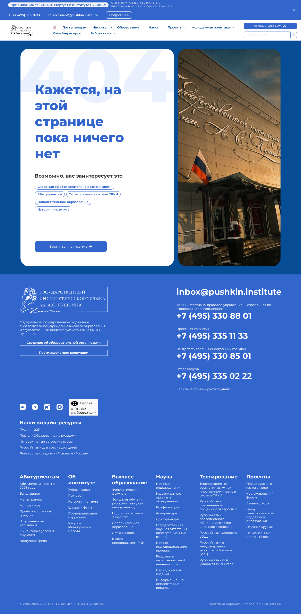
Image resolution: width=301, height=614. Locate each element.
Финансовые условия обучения (37, 533)
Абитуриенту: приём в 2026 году (37, 485)
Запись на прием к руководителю (204, 389)
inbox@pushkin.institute (229, 292)
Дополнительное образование (63, 202)
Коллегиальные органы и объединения (168, 497)
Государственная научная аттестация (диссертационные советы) (171, 531)
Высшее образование (129, 480)
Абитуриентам (49, 194)
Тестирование (219, 477)
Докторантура (167, 519)
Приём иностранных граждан (36, 513)
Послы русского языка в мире (259, 485)
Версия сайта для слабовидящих (83, 408)
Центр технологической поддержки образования (260, 515)
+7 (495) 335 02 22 (214, 376)
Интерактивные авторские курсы (46, 441)
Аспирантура (30, 505)
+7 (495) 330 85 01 (214, 356)
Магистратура (31, 499)
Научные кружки (259, 527)
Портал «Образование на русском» (48, 435)
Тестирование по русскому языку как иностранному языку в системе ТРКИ (218, 489)
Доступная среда (33, 541)
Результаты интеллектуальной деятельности (170, 560)
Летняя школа (123, 533)
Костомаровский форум (260, 495)
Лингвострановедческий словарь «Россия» (54, 453)
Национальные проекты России (259, 535)
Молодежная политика (210, 27)
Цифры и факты (80, 507)
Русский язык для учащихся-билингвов (216, 562)
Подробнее (119, 15)
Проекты (175, 27)
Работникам (101, 33)
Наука (153, 27)
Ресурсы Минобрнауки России (79, 527)
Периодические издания (169, 572)
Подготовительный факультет (127, 515)
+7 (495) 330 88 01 (214, 316)
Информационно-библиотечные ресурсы (170, 584)
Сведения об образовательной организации (74, 187)
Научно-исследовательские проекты (171, 546)
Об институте (81, 480)
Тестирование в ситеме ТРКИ (93, 194)
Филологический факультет (125, 491)
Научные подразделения (168, 485)
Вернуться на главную (68, 246)
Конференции (167, 507)
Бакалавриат (30, 493)
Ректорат (75, 495)
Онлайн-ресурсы (67, 33)
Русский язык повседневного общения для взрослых (218, 505)
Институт (100, 27)
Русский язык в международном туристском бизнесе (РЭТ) (216, 548)
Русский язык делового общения (218, 534)
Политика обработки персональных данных (245, 604)
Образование (128, 27)
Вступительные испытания (32, 523)
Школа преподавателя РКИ (128, 541)
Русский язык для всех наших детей (48, 447)
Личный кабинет (267, 26)
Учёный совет (79, 490)
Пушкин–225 (30, 430)
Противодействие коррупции (63, 353)
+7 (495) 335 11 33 (212, 336)
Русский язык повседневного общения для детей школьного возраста (216, 521)
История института (53, 209)
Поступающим (74, 27)
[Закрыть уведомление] (294, 10)
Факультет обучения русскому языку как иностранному (128, 503)
